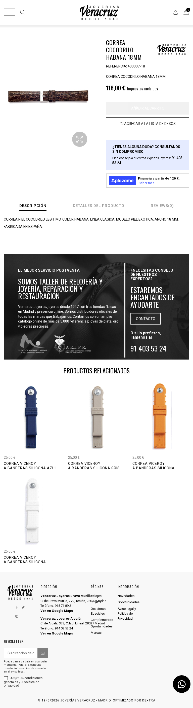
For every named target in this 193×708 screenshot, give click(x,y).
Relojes (96, 596)
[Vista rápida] (38, 452)
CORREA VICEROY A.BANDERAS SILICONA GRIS (94, 466)
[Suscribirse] (42, 653)
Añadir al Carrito (147, 108)
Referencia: (116, 66)
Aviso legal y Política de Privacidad (127, 613)
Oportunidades (102, 626)
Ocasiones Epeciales (98, 611)
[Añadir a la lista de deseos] (147, 123)
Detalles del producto (98, 205)
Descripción (32, 205)
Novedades (126, 596)
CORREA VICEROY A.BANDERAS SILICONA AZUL (30, 466)
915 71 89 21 (64, 606)
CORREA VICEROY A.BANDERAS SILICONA (153, 466)
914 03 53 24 (64, 628)
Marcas (96, 632)
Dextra (148, 700)
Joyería (96, 602)
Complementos (102, 620)
